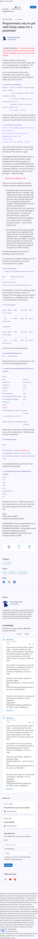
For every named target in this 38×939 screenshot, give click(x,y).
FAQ (4, 573)
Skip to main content (6, 1)
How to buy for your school (15, 909)
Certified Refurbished (15, 902)
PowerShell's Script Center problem (17, 808)
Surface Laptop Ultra (23, 893)
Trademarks (22, 936)
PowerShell (6, 563)
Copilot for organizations (17, 896)
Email (6, 840)
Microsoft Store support (23, 900)
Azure (16, 918)
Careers (10, 925)
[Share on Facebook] (3, 582)
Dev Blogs (5, 9)
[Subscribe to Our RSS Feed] (15, 880)
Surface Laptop (12, 893)
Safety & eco (30, 936)
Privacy (35, 933)
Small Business (9, 918)
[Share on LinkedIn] (14, 582)
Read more (9, 710)
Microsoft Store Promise (30, 902)
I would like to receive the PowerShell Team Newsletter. (17, 858)
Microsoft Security (13, 913)
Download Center (9, 900)
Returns (33, 900)
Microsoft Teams (21, 916)
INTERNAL (12, 573)
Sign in (33, 7)
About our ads (10, 938)
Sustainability (12, 929)
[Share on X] (9, 582)
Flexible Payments (5, 905)
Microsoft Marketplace (15, 922)
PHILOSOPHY (22, 573)
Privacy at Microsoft (6, 927)
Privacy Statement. (17, 859)
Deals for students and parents (18, 911)
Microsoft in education (18, 905)
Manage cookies (5, 936)
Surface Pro (3, 893)
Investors (15, 927)
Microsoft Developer (24, 918)
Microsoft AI (4, 913)
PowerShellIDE (9, 822)
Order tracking (4, 902)
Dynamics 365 (24, 913)
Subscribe (8, 865)
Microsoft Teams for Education (15, 907)
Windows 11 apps (25, 898)
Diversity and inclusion (26, 927)
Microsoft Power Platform (8, 916)
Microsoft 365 (33, 913)
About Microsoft (18, 925)
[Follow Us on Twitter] (5, 880)
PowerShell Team (16, 9)
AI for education (33, 911)
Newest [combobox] (27, 634)
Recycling (3, 938)
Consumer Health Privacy (8, 933)
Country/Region (9, 849)
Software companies (28, 922)
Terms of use (14, 936)
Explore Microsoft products (11, 898)
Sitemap (18, 933)
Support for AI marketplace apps (14, 920)
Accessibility (3, 929)
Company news (29, 925)
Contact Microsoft (27, 933)
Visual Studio (4, 925)
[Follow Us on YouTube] (10, 880)
